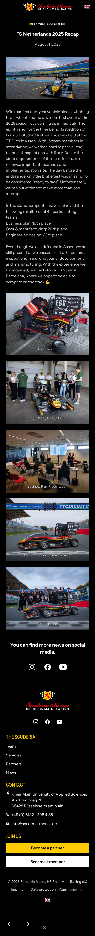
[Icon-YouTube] (63, 667)
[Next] (27, 924)
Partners (14, 763)
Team (11, 746)
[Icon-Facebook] (47, 667)
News (11, 772)
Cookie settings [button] (71, 889)
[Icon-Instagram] (32, 667)
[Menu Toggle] (9, 7)
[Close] (44, 928)
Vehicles (13, 755)
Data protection (43, 889)
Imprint (17, 889)
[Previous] (9, 924)
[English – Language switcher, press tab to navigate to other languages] (87, 6)
